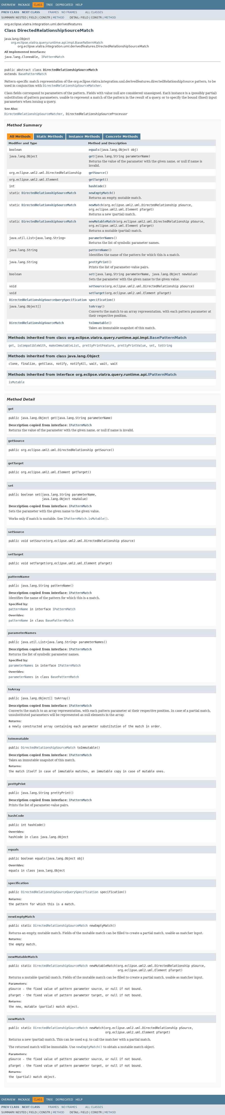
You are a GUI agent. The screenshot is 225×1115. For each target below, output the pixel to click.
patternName (98, 250)
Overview (8, 4)
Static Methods (49, 136)
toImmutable (98, 323)
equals (94, 149)
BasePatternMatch (32, 74)
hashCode (96, 186)
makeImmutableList (64, 345)
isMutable (16, 382)
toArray (95, 306)
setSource (97, 286)
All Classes (94, 12)
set (91, 274)
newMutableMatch (102, 221)
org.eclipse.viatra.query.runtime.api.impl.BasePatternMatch (57, 42)
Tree (49, 4)
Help (79, 4)
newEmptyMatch (100, 193)
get (91, 156)
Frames (53, 12)
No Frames (69, 12)
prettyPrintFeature (98, 345)
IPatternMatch (52, 57)
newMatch (96, 205)
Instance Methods (84, 136)
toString (165, 345)
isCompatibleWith (31, 345)
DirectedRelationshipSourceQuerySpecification (48, 300)
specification (100, 300)
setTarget (97, 293)
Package (24, 4)
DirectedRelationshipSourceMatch (49, 193)
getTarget (97, 179)
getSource (97, 172)
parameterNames (101, 238)
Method (58, 17)
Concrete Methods (122, 136)
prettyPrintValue (132, 345)
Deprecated (64, 4)
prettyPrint (98, 262)
